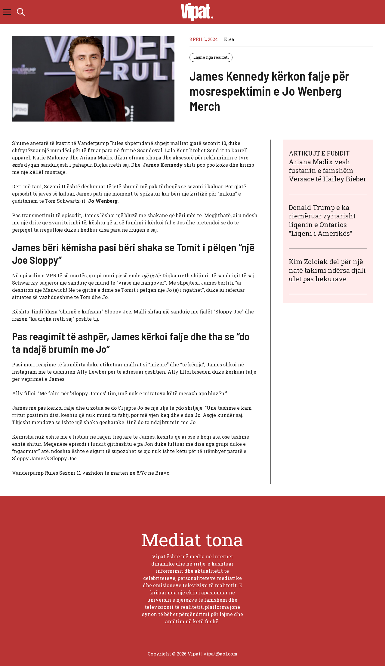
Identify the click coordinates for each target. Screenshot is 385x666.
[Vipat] (195, 12)
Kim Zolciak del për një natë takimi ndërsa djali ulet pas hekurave (327, 270)
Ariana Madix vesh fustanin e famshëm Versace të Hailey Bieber (327, 170)
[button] (21, 12)
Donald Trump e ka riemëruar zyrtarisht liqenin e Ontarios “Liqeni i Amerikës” (322, 220)
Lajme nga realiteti (211, 57)
